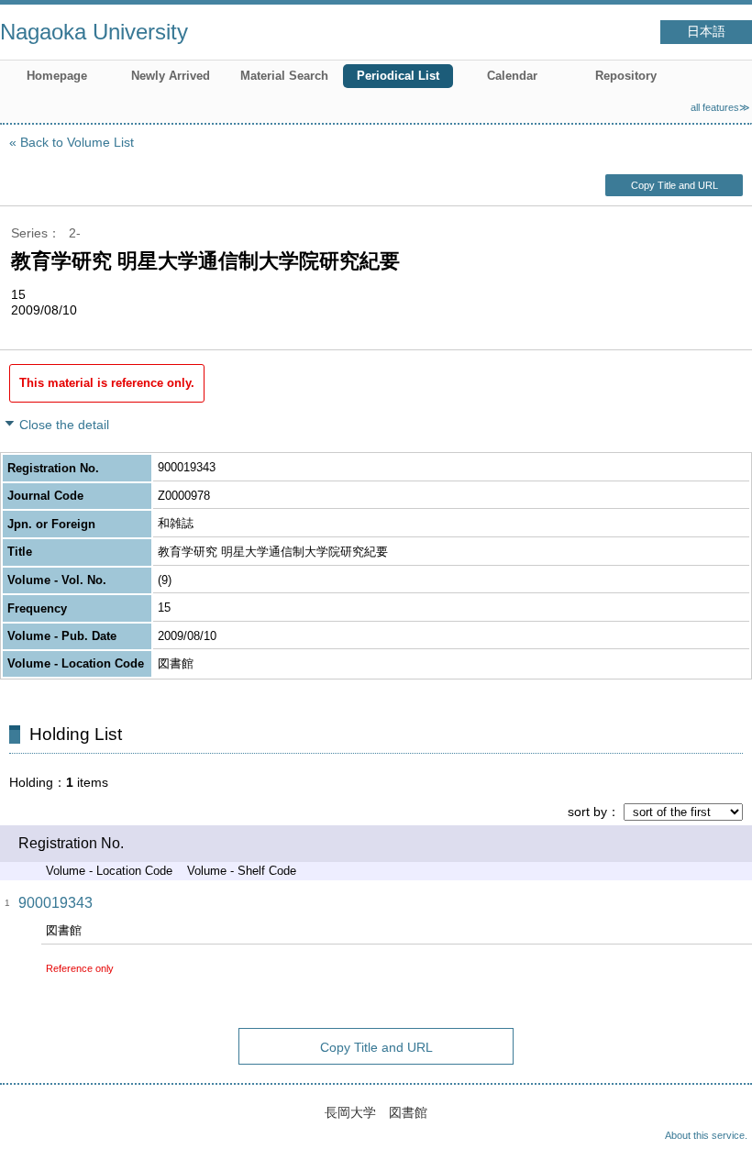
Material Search (284, 76)
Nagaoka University (94, 31)
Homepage (57, 76)
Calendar (512, 76)
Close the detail (64, 424)
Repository (626, 76)
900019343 (55, 903)
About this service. (706, 1135)
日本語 (706, 32)
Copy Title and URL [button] (674, 185)
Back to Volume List (77, 142)
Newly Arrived (170, 76)
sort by (587, 811)
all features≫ (720, 107)
